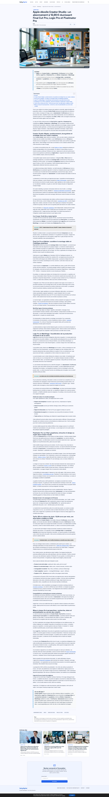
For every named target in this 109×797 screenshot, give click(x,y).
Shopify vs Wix (47, 465)
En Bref (36, 95)
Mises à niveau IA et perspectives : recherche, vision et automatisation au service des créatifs (53, 105)
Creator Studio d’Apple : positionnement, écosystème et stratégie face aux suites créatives (55, 97)
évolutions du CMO (62, 201)
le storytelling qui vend (48, 474)
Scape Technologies (61, 180)
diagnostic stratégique (49, 207)
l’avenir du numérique (43, 303)
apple (45, 712)
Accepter (72, 795)
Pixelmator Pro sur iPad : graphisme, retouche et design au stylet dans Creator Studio (53, 101)
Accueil (34, 6)
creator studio (51, 712)
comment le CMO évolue (55, 383)
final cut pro (60, 712)
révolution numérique (38, 586)
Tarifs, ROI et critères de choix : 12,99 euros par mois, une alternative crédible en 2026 (54, 103)
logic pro (66, 712)
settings (63, 795)
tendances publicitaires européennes (62, 190)
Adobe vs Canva (58, 147)
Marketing (39, 6)
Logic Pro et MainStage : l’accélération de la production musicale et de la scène (52, 100)
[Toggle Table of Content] (73, 94)
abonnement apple (38, 712)
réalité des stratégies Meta (62, 545)
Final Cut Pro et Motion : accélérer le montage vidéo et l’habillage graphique (51, 98)
